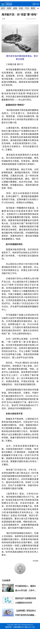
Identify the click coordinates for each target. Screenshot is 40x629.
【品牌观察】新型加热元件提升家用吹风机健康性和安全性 (25, 615)
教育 (33, 8)
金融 (15, 8)
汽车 (27, 8)
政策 (9, 8)
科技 (21, 8)
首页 (3, 8)
